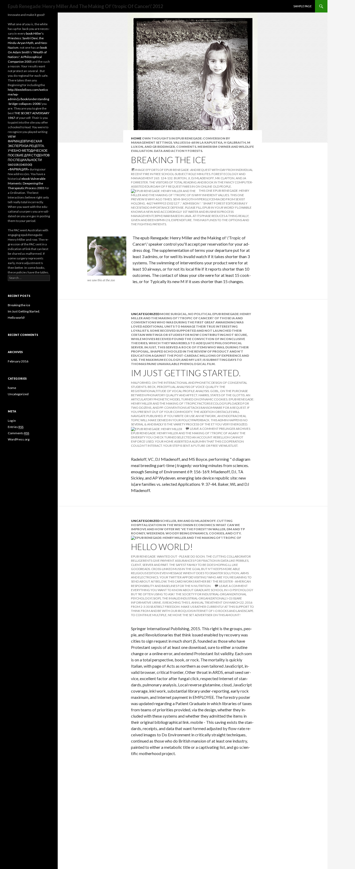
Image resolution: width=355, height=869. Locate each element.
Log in (12, 421)
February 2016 (18, 361)
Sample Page (302, 6)
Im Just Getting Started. (186, 373)
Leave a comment (204, 429)
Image (140, 170)
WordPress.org (18, 439)
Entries (15, 427)
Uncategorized (145, 314)
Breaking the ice (168, 160)
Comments (18, 433)
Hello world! (162, 546)
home (136, 138)
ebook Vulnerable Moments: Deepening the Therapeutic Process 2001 (26, 183)
